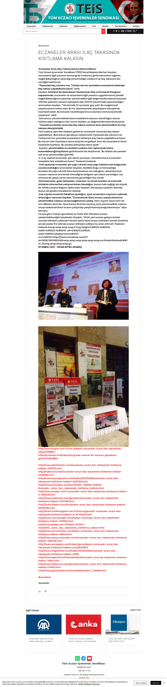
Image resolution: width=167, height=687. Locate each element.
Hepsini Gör (135, 610)
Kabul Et (156, 683)
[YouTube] (89, 658)
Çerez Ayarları (141, 683)
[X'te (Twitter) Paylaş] (39, 591)
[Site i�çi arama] (103, 31)
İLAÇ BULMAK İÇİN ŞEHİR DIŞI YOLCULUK (121, 639)
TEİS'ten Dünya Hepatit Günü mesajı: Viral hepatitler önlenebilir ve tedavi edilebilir (83, 639)
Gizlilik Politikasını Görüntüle (89, 684)
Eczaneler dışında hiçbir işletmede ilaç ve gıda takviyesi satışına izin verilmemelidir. (41, 639)
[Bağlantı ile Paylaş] (45, 591)
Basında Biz (44, 583)
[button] (47, 26)
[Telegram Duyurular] (83, 658)
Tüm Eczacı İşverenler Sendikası (83, 663)
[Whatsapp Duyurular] (77, 658)
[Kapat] (164, 683)
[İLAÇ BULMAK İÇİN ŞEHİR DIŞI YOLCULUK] (123, 624)
